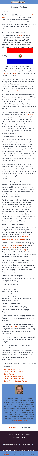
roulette (16, 239)
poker (24, 237)
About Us (10, 434)
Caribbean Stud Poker (9, 247)
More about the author (20, 420)
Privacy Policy (26, 434)
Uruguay (19, 91)
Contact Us (17, 434)
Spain (21, 35)
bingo (25, 250)
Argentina (5, 73)
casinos (31, 114)
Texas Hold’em (17, 245)
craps (11, 239)
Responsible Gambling (19, 437)
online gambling (14, 326)
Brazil (14, 73)
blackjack (23, 239)
